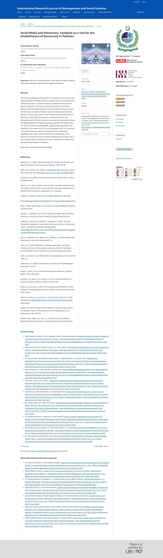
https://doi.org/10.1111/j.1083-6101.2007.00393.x (55, 173)
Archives (37, 12)
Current (28, 12)
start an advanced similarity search (44, 451)
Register (136, 2)
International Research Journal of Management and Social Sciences (61, 8)
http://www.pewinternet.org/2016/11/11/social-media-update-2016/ (50, 201)
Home (19, 12)
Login (144, 2)
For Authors (120, 122)
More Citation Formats (90, 134)
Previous (26, 446)
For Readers (120, 119)
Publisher (76, 12)
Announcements (50, 12)
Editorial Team (34, 17)
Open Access (65, 12)
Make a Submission (124, 149)
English (118, 139)
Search (141, 12)
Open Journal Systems (124, 158)
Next (105, 446)
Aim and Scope (89, 12)
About (64, 17)
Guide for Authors (50, 17)
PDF (86, 71)
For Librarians (120, 126)
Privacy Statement (105, 12)
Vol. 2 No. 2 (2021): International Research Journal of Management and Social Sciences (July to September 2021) (57, 26)
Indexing (22, 17)
